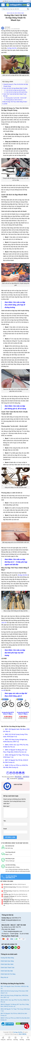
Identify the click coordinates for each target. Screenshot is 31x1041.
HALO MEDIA (22, 1034)
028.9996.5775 (10, 877)
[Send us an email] (12, 947)
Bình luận (6, 806)
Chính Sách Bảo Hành (7, 964)
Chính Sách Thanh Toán (7, 967)
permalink (20, 778)
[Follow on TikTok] (6, 947)
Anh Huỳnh (7, 27)
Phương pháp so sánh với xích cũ (14, 99)
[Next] (30, 711)
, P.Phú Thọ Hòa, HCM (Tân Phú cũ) (15, 894)
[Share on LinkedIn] (20, 773)
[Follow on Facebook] (3, 947)
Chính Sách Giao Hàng (7, 961)
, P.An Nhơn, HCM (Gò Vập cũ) (14, 884)
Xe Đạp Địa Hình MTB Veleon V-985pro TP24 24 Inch (23, 713)
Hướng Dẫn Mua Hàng (7, 958)
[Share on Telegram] (23, 773)
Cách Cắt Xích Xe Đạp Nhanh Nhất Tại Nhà (15, 88)
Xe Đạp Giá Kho (12, 48)
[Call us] (15, 947)
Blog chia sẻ (10, 13)
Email (5, 828)
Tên (4, 821)
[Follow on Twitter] (9, 947)
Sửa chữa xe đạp (19, 13)
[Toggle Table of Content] (26, 81)
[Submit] (27, 9)
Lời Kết (5, 104)
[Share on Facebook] (7, 773)
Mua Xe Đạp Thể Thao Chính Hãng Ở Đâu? (15, 102)
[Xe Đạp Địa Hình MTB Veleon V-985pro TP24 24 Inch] (23, 703)
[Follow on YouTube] (18, 947)
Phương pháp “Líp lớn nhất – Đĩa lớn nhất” (16, 98)
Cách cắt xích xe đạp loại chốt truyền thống (16, 92)
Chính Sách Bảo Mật (7, 971)
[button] (3, 4)
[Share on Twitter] (10, 773)
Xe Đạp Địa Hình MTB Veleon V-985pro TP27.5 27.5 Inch (8, 713)
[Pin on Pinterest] (17, 773)
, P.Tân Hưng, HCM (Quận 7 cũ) (16, 899)
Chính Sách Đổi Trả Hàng (8, 974)
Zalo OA (3, 622)
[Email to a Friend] (13, 773)
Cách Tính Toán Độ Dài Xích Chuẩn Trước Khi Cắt (14, 95)
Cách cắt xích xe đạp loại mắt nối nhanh (15, 90)
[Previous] (1, 711)
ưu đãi (3, 690)
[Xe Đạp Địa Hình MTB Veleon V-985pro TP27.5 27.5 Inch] (8, 703)
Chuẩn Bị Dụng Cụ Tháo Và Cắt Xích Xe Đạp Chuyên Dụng (15, 85)
